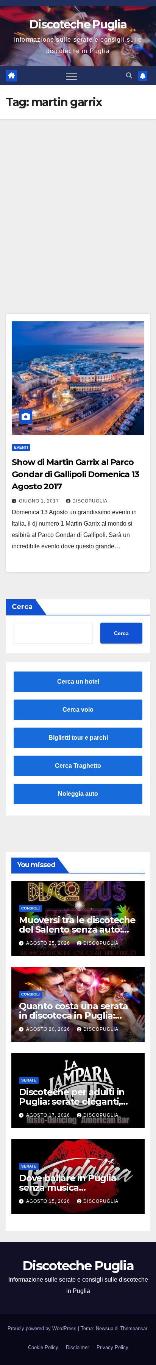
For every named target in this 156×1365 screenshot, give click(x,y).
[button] (129, 75)
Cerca (22, 607)
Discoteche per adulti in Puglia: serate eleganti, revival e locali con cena (72, 1101)
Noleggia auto (78, 794)
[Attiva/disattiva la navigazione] (71, 75)
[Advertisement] (78, 201)
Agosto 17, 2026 (49, 1115)
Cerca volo (78, 709)
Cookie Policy (43, 1347)
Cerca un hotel (78, 681)
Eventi (21, 447)
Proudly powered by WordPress (43, 1328)
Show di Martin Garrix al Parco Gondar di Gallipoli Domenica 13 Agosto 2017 (75, 474)
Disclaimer (77, 1347)
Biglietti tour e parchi (78, 737)
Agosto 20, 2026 (49, 1029)
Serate (28, 1080)
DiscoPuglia (90, 501)
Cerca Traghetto (78, 765)
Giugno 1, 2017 (40, 501)
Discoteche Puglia (78, 24)
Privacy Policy (112, 1347)
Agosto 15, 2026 (49, 1201)
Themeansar (133, 1328)
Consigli (30, 908)
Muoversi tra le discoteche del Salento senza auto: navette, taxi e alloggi (77, 929)
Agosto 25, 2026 (49, 943)
